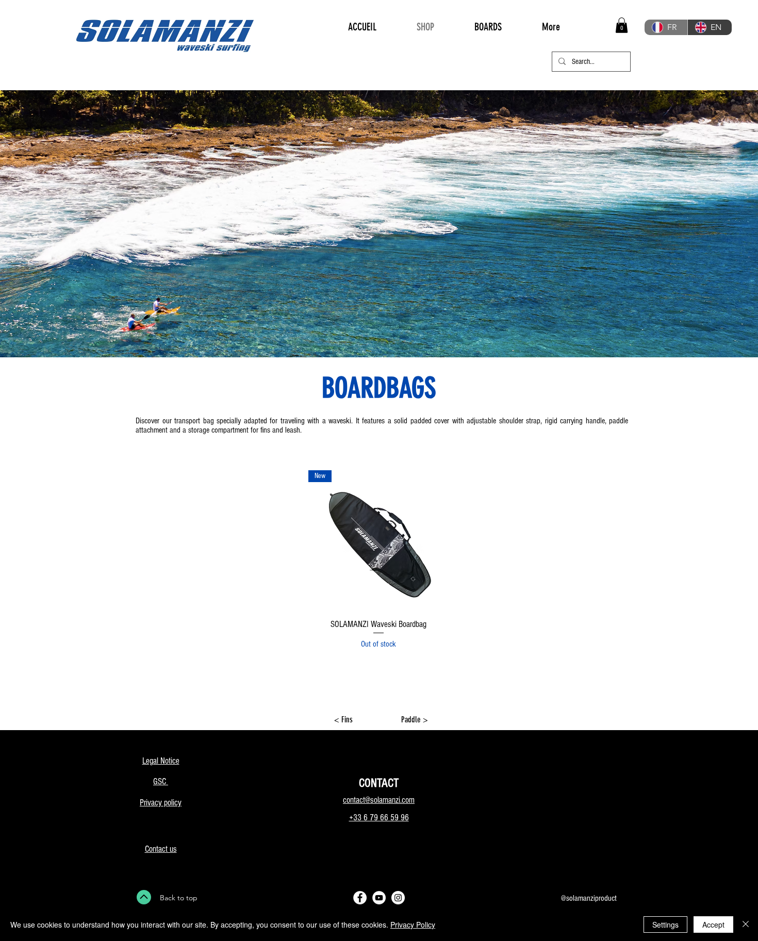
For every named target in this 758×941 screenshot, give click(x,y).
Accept (713, 924)
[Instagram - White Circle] (398, 897)
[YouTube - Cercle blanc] (379, 897)
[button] (621, 25)
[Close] (745, 924)
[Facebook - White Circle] (360, 897)
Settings (665, 924)
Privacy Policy (412, 924)
